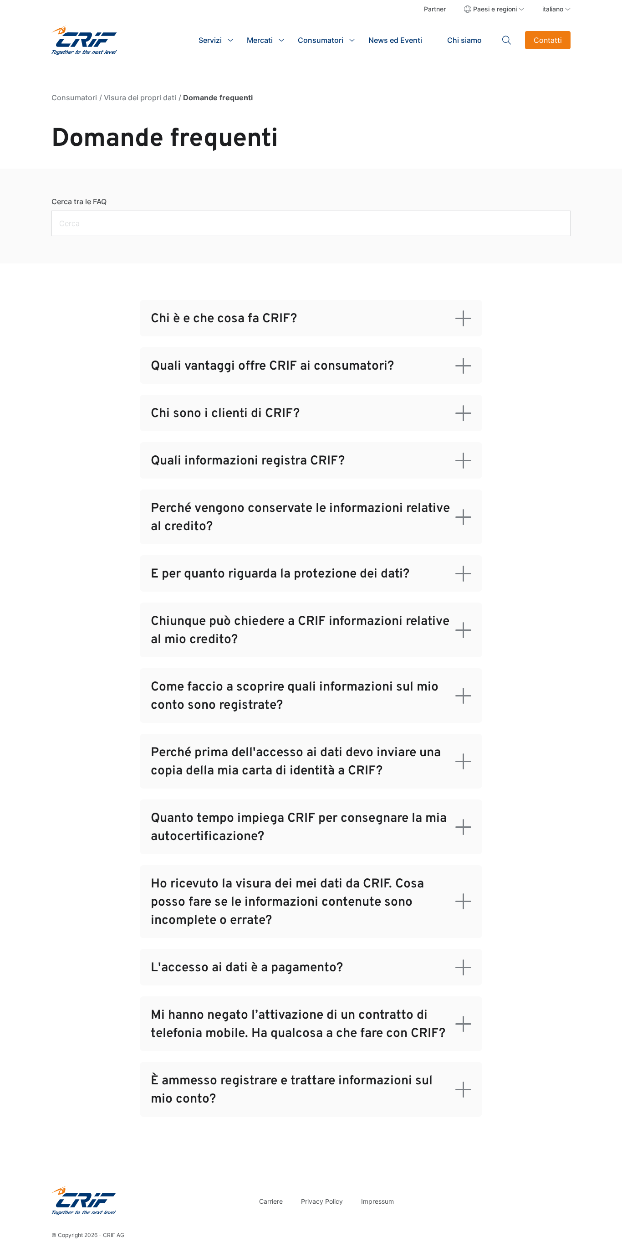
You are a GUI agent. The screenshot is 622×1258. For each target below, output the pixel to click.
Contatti (548, 40)
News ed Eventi (395, 40)
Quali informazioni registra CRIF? (248, 461)
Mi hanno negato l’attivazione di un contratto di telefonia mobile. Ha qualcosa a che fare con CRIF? (298, 1024)
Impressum (377, 1201)
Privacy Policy (322, 1201)
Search (507, 40)
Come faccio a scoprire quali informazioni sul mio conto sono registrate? (294, 696)
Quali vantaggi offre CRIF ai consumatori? (272, 366)
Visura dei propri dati (140, 97)
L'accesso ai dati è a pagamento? (247, 968)
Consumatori (74, 97)
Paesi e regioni (495, 9)
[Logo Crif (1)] (83, 1200)
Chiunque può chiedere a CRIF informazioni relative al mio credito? (300, 631)
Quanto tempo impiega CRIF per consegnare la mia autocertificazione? (299, 827)
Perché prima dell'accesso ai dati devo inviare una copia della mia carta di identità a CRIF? (296, 762)
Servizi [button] (210, 40)
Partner (435, 9)
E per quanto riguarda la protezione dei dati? (280, 574)
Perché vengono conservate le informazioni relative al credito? (300, 517)
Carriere (271, 1201)
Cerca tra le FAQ (79, 201)
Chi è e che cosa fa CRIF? (224, 319)
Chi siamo (464, 40)
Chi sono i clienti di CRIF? (225, 414)
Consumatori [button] (320, 40)
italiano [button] (552, 9)
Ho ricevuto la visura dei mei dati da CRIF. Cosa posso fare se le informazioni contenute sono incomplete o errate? (287, 902)
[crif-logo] (84, 39)
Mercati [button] (260, 40)
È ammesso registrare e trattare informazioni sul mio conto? (292, 1090)
